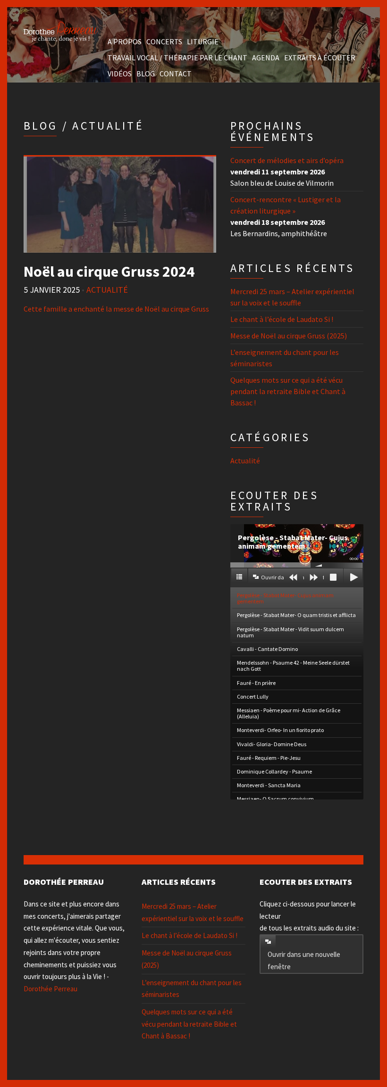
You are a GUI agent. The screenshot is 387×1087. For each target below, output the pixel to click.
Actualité (107, 289)
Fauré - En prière (256, 682)
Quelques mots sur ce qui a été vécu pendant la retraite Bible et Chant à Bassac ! (287, 391)
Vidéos (120, 73)
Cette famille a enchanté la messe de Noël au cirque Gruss (116, 308)
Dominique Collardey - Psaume (274, 771)
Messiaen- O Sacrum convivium (275, 798)
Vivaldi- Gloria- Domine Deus (271, 744)
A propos (125, 41)
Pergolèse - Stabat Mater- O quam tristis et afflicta (296, 614)
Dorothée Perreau (50, 988)
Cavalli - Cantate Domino (267, 648)
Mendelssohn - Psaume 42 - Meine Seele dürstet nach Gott (293, 665)
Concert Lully (253, 696)
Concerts (164, 41)
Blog (145, 73)
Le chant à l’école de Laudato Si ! (281, 319)
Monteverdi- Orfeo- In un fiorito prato (280, 729)
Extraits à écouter (319, 57)
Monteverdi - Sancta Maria (269, 785)
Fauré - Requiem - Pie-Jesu (269, 757)
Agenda (265, 57)
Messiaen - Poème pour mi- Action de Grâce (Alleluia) (288, 713)
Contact (176, 73)
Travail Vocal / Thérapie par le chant (177, 57)
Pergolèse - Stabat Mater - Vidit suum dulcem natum (290, 632)
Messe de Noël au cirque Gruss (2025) (288, 335)
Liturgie (203, 41)
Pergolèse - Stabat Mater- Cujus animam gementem (285, 598)
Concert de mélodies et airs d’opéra (287, 160)
